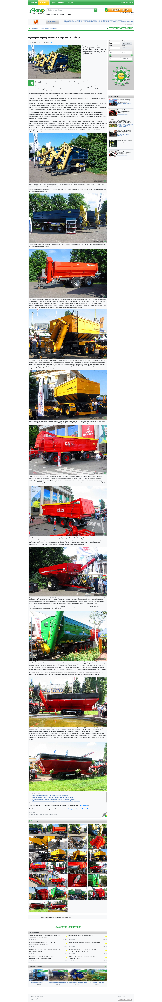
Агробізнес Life (78, 961)
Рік (110, 50)
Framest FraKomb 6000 (127, 124)
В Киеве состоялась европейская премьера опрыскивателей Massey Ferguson (56, 801)
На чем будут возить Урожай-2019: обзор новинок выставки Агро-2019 (53, 799)
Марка (111, 40)
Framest (119, 124)
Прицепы (36, 814)
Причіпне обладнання (51, 28)
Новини (42, 2)
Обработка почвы (127, 103)
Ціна (110, 56)
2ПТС (118, 134)
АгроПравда (34, 28)
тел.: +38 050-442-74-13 (124, 998)
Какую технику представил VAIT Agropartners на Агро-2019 (50, 795)
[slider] (110, 55)
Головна (33, 2)
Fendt (122, 134)
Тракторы (119, 103)
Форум (70, 2)
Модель (124, 40)
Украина (31, 814)
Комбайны (119, 135)
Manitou (119, 114)
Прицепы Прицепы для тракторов (48, 814)
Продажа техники (83, 805)
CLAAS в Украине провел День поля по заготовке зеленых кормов (52, 797)
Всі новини (52, 22)
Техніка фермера (78, 953)
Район (124, 45)
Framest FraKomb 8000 (123, 125)
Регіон (111, 45)
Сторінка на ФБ (33, 999)
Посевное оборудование (123, 105)
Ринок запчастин (39, 939)
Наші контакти (121, 996)
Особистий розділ (127, 2)
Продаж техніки (57, 2)
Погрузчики (124, 114)
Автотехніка (38, 946)
